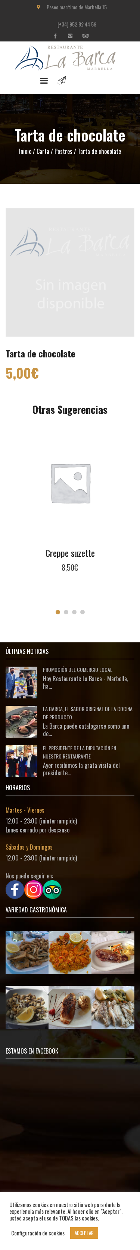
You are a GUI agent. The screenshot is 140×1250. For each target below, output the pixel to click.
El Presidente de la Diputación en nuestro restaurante (79, 752)
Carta (43, 151)
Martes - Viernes (25, 810)
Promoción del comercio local (77, 669)
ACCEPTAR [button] (84, 1233)
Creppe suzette (70, 552)
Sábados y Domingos (29, 847)
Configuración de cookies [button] (38, 1233)
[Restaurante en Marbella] (70, 66)
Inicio (25, 151)
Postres (63, 151)
